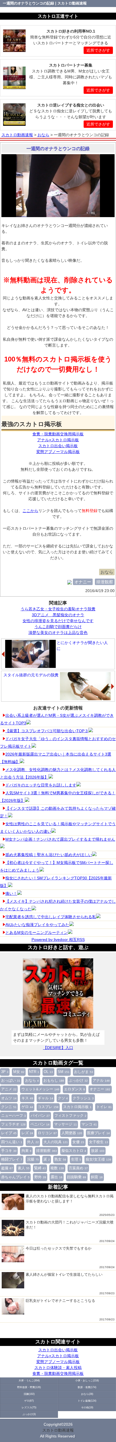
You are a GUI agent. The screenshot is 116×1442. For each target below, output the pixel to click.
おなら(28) (87, 1394)
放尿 (97, 1151)
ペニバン (40, 1124)
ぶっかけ (78, 1080)
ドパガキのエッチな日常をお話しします (40, 785)
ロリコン (47, 1133)
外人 (33, 1142)
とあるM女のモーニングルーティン (36, 932)
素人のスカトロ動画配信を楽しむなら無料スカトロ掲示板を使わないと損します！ (69, 1198)
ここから (30, 510)
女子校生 (98, 1142)
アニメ (9, 1089)
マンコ (89, 1124)
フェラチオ (13, 1124)
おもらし (53, 1080)
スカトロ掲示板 (77, 1107)
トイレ (104, 1107)
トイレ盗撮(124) (87, 1400)
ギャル (45, 1098)
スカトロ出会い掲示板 (58, 1350)
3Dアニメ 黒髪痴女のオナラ (58, 615)
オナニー (100, 1089)
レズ (27, 1133)
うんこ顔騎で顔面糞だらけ (58, 626)
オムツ (9, 1098)
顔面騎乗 (76, 1177)
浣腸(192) (29, 1394)
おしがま (83, 1072)
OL (48, 1072)
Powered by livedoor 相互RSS (58, 939)
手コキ (9, 1151)
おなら (32, 1080)
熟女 (60, 1159)
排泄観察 (46, 1151)
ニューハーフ (13, 1116)
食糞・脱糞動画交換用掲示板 (58, 1373)
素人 (24, 1168)
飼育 (97, 1177)
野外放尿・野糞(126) (29, 1387)
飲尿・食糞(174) (87, 1387)
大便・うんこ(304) (29, 1380)
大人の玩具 (55, 1142)
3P (4, 1072)
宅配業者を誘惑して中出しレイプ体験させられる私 (50, 917)
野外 (40, 1177)
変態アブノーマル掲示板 (58, 1361)
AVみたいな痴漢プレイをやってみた (37, 924)
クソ (63, 1098)
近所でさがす (98, 50)
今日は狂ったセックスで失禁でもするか (59, 1248)
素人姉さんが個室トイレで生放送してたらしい (64, 1274)
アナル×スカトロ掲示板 (58, 1356)
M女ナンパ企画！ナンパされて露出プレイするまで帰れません (60, 839)
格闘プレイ (11, 1159)
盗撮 (7, 1168)
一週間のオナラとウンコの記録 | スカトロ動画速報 (45, 3)
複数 (57, 1168)
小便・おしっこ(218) (87, 1380)
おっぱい (10, 1080)
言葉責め (78, 1168)
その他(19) (87, 1407)
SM (64, 1072)
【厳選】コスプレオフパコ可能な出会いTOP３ (46, 731)
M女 (18, 1072)
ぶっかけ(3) (29, 1414)
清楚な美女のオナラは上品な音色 (58, 632)
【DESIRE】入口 (58, 1047)
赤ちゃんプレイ (15, 1177)
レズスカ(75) (29, 1407)
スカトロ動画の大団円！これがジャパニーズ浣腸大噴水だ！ (69, 1224)
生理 (76, 1159)
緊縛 (40, 1168)
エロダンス (74, 1089)
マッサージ (65, 1124)
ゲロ (27, 1107)
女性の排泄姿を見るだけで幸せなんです (58, 620)
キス (27, 1098)
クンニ (9, 1107)
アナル (101, 1080)
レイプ (9, 1133)
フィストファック (70, 1116)
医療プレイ (98, 1133)
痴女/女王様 (98, 1159)
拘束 (26, 1151)
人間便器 (71, 1133)
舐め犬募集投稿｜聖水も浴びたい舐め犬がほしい (48, 854)
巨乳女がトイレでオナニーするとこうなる (60, 1300)
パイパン (40, 1116)
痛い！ (11, 893)
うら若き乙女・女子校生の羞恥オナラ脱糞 (58, 609)
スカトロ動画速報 (58, 1430)
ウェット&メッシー (40, 1089)
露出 (57, 1177)
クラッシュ (83, 1098)
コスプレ (48, 1107)
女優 (78, 1142)
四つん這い (11, 1142)
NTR (34, 1072)
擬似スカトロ (73, 1151)
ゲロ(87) (29, 1400)
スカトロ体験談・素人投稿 (58, 1367)
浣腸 (33, 1159)
